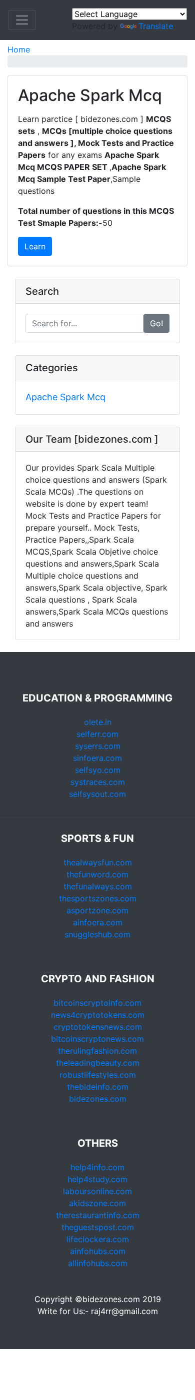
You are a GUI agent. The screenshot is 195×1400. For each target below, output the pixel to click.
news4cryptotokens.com (97, 1015)
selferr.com (97, 734)
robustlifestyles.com (98, 1075)
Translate (155, 26)
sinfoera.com (97, 758)
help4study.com (98, 1179)
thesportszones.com (97, 898)
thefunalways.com (98, 886)
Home (19, 49)
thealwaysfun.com (98, 862)
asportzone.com (97, 910)
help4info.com (97, 1167)
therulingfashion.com (97, 1051)
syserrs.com (97, 746)
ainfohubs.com (98, 1251)
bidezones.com (97, 1099)
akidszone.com (97, 1203)
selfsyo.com (97, 770)
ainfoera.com (97, 922)
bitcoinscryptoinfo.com (98, 1003)
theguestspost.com (98, 1227)
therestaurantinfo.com (98, 1215)
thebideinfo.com (97, 1087)
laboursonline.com (97, 1191)
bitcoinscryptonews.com (97, 1039)
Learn (35, 246)
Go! (156, 323)
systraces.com (97, 782)
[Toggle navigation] (22, 20)
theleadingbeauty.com (98, 1063)
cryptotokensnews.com (98, 1027)
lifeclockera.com (97, 1239)
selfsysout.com (97, 794)
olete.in (98, 722)
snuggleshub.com (97, 934)
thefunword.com (97, 874)
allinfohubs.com (98, 1263)
